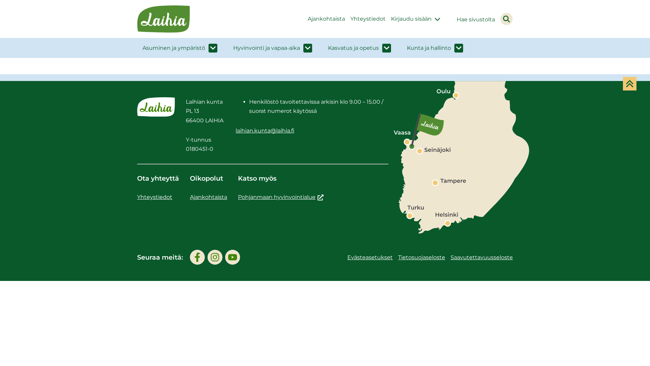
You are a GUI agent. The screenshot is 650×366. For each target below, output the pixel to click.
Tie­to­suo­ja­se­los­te (421, 257)
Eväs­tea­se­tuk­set (370, 257)
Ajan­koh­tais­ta (326, 19)
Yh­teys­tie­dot (368, 19)
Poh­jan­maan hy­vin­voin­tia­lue (281, 197)
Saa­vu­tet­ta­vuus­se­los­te (482, 257)
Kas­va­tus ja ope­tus (353, 48)
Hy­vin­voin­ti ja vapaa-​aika (266, 48)
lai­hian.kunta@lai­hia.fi (265, 130)
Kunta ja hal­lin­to (429, 48)
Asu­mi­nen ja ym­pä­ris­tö (174, 48)
